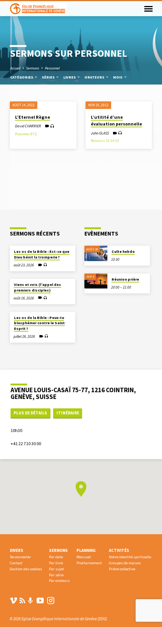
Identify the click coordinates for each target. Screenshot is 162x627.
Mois (118, 77)
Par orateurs (59, 580)
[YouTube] (40, 600)
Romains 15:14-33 (105, 141)
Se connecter (20, 556)
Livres (69, 77)
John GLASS (100, 133)
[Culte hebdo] (95, 253)
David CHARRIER (28, 126)
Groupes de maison (125, 563)
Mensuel (83, 556)
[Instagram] (50, 600)
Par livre (56, 563)
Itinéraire (68, 412)
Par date (56, 556)
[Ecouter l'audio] (52, 126)
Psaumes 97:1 (26, 134)
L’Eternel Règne (32, 117)
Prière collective (122, 569)
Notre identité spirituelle (130, 556)
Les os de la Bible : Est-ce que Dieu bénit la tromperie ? (41, 254)
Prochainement (89, 563)
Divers (16, 550)
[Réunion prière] (95, 281)
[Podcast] (30, 600)
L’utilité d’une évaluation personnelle (116, 120)
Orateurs (94, 77)
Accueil (15, 68)
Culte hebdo (123, 251)
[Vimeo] (13, 600)
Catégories (22, 77)
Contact (16, 563)
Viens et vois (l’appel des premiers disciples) (37, 287)
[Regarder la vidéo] (46, 126)
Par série (56, 575)
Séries (48, 77)
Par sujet (56, 569)
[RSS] (22, 600)
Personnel (52, 68)
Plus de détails (30, 412)
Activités (119, 550)
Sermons (32, 68)
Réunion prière (125, 279)
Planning (86, 550)
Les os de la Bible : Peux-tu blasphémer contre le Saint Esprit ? (39, 323)
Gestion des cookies (26, 569)
